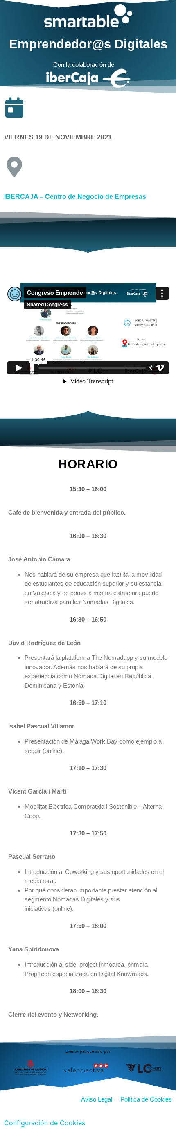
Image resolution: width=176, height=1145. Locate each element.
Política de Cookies (146, 1099)
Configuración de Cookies (44, 1123)
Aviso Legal (98, 1099)
